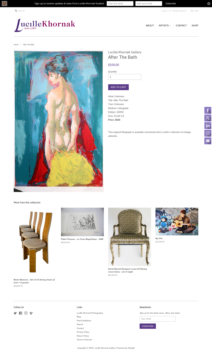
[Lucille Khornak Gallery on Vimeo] (31, 314)
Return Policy (83, 336)
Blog (79, 317)
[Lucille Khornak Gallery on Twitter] (15, 314)
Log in (165, 10)
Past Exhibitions (84, 321)
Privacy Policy (83, 332)
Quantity (112, 71)
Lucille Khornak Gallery (104, 348)
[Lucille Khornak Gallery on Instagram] (25, 314)
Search (80, 324)
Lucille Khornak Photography (90, 313)
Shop (195, 25)
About (150, 25)
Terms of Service (84, 340)
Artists (164, 25)
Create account (179, 10)
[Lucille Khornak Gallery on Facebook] (20, 314)
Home (16, 44)
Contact (181, 25)
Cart (196, 10)
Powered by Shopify (126, 348)
